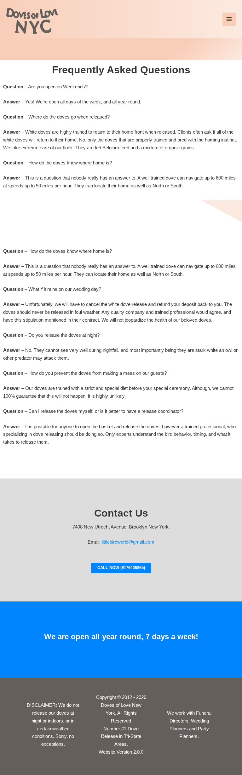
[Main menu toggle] (229, 19)
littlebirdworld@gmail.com (127, 542)
